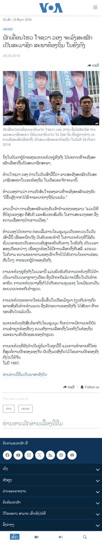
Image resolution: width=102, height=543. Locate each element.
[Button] (93, 65)
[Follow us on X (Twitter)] (39, 455)
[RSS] (50, 455)
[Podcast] (61, 455)
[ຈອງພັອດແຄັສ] (71, 455)
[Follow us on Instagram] (28, 455)
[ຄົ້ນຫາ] (85, 537)
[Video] (36, 537)
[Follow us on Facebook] (7, 455)
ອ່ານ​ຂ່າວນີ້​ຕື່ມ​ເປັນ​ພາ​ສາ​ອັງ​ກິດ (25, 375)
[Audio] (61, 537)
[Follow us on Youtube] (18, 455)
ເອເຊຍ (8, 29)
